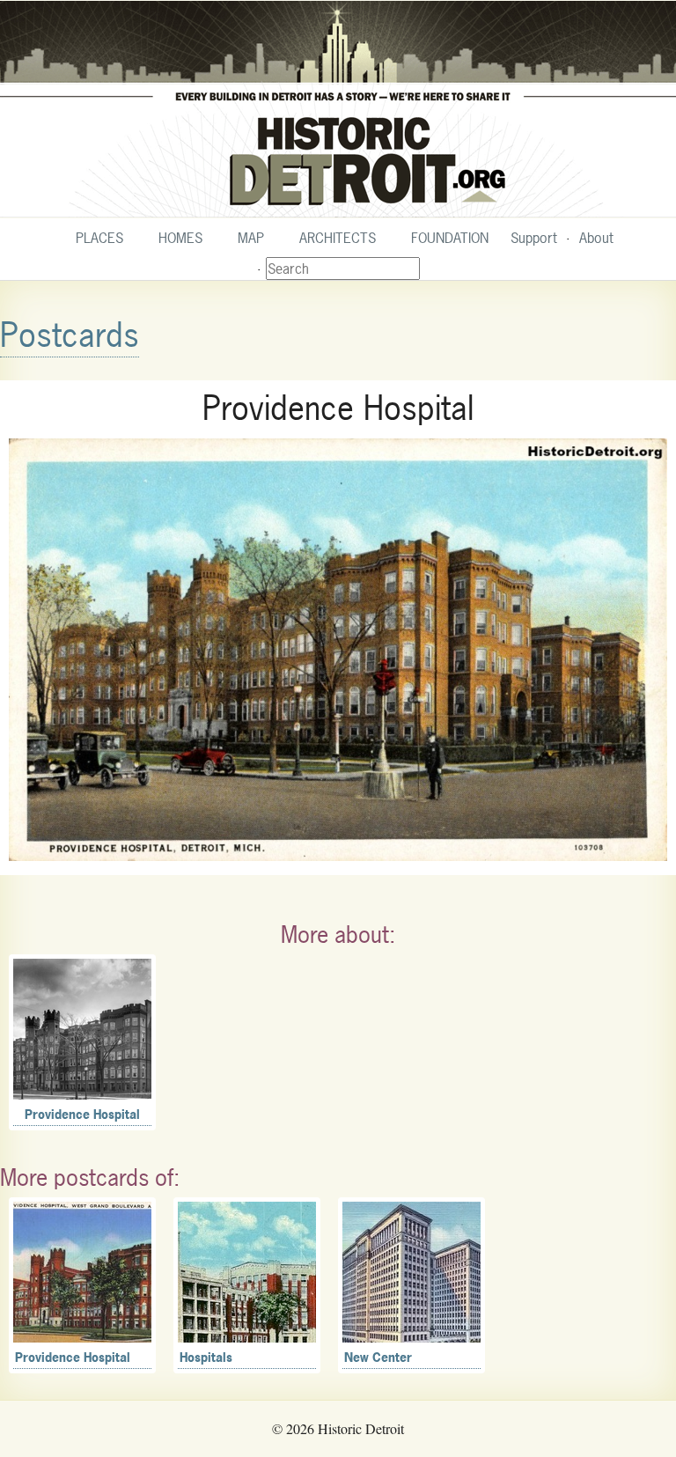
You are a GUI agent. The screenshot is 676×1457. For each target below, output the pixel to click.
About (596, 237)
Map (251, 237)
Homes (180, 237)
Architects (337, 237)
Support (534, 237)
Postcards (69, 335)
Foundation (450, 237)
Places (99, 237)
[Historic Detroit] (338, 109)
